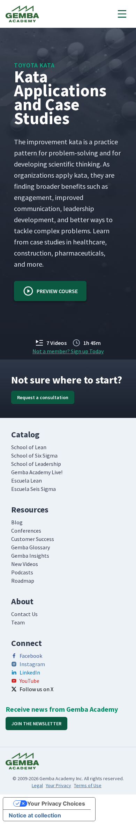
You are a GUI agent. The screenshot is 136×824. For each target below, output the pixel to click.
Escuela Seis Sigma (33, 488)
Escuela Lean (26, 480)
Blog (17, 522)
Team (18, 622)
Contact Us (24, 614)
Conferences (26, 530)
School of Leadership (36, 463)
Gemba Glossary (30, 547)
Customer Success (32, 538)
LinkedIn (30, 672)
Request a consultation (42, 397)
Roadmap (22, 580)
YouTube (29, 680)
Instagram (32, 664)
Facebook (31, 655)
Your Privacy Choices (56, 803)
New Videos (24, 563)
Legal (37, 785)
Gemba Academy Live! (36, 472)
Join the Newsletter (36, 723)
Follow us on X (36, 689)
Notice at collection (35, 815)
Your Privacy (58, 785)
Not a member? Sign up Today (68, 351)
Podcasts (22, 572)
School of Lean (28, 447)
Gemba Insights (30, 555)
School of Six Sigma (34, 455)
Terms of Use (87, 785)
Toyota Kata (34, 65)
